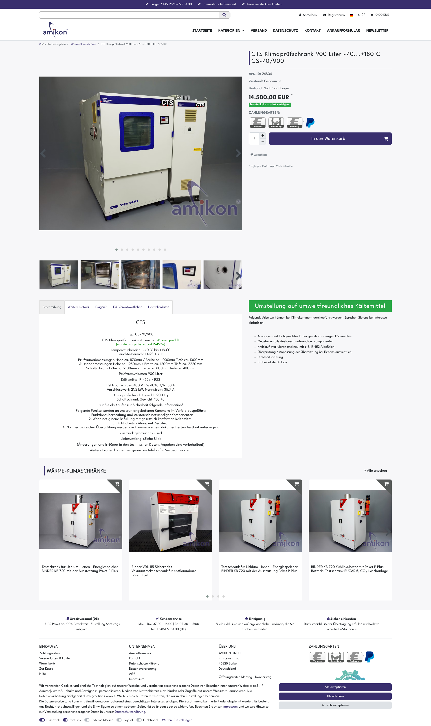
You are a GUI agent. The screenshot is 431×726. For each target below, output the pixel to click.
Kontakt (313, 31)
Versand (259, 31)
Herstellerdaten (158, 307)
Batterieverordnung (142, 668)
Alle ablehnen (335, 696)
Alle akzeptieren (335, 687)
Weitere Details (78, 307)
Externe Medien (102, 720)
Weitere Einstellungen (177, 720)
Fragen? (101, 307)
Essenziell (52, 720)
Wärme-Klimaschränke (83, 44)
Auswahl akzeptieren (335, 705)
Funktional (150, 720)
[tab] (52, 307)
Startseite (202, 31)
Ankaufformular (343, 31)
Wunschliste (260, 155)
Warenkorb (47, 663)
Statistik (75, 720)
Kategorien (229, 31)
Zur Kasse (46, 668)
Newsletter (377, 31)
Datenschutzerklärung (144, 663)
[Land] (351, 15)
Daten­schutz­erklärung (130, 711)
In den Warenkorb (328, 138)
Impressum (136, 679)
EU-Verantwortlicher (127, 307)
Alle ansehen (376, 471)
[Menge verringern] (262, 142)
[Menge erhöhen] (262, 135)
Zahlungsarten (49, 653)
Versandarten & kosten (55, 658)
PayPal (128, 720)
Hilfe (42, 673)
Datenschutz (285, 31)
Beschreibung (52, 307)
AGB (132, 673)
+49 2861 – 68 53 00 (177, 4)
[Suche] (224, 15)
